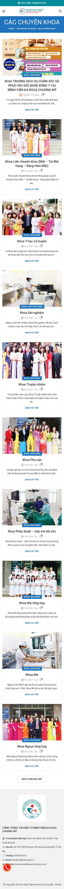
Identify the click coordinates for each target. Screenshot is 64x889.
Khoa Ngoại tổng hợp (32, 746)
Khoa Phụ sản (32, 460)
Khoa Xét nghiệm (32, 313)
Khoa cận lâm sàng (32, 307)
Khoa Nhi (32, 675)
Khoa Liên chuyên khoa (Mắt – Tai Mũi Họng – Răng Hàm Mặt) (32, 164)
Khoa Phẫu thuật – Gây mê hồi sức (32, 531)
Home (11, 29)
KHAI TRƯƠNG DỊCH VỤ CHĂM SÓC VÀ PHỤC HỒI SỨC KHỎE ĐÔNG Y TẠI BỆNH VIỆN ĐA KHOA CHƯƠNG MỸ (32, 85)
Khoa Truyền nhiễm (32, 384)
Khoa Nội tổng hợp (32, 603)
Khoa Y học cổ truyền (32, 241)
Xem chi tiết (32, 110)
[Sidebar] (4, 270)
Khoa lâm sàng (32, 75)
